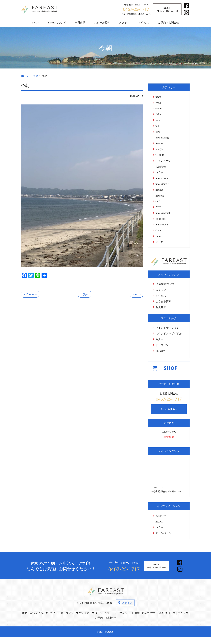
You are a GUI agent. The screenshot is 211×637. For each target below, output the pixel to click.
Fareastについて (57, 22)
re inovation (161, 224)
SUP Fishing (162, 137)
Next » (137, 294)
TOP (24, 613)
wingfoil (159, 149)
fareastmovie (162, 184)
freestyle (159, 195)
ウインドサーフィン (167, 328)
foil (157, 125)
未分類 (159, 242)
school (158, 108)
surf (157, 201)
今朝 (158, 102)
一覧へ (84, 294)
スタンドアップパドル (168, 333)
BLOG (159, 521)
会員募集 (160, 307)
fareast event (161, 178)
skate (158, 230)
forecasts (160, 143)
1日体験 (160, 351)
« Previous (30, 294)
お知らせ (160, 166)
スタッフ (124, 22)
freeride (159, 189)
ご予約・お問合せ (168, 22)
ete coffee (160, 218)
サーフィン (162, 345)
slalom (158, 114)
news (158, 96)
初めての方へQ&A (152, 613)
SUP (157, 131)
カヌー (159, 339)
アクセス (143, 22)
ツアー (159, 207)
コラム (159, 172)
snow (158, 236)
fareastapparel (162, 213)
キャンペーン (163, 160)
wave (158, 120)
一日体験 (80, 22)
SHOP (35, 22)
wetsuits (159, 154)
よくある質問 (163, 301)
